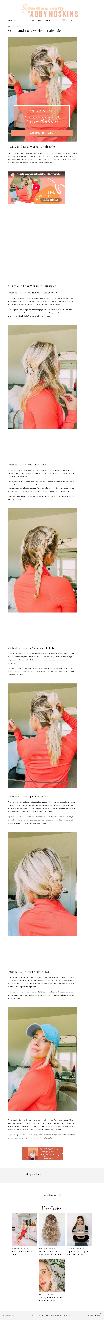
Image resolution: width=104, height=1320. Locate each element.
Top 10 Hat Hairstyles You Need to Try (77, 1253)
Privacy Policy (56, 1315)
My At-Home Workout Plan (22, 1253)
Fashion (40, 20)
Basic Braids (43, 1248)
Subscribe (66, 1315)
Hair (33, 20)
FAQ (47, 1315)
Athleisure (15, 1248)
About (34, 1315)
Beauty (48, 20)
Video (64, 20)
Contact (41, 1315)
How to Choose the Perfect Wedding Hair (50, 1253)
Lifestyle (56, 20)
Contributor (71, 1248)
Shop (70, 20)
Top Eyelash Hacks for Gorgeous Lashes (50, 1299)
